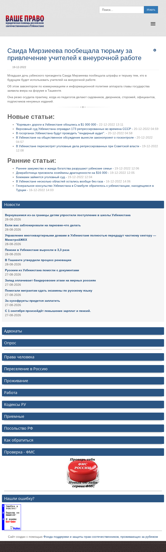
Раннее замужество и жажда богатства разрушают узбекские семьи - (77, 168)
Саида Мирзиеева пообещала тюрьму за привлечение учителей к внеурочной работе (74, 54)
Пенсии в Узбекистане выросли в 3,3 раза (37, 250)
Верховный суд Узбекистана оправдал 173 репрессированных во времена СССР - (87, 129)
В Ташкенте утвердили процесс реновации (38, 260)
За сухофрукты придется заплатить (32, 300)
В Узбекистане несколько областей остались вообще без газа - (73, 181)
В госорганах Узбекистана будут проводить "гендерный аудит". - (74, 133)
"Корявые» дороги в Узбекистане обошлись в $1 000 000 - (69, 124)
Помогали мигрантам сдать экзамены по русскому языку (48, 290)
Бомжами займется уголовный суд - (54, 177)
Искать (151, 9)
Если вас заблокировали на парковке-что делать (43, 225)
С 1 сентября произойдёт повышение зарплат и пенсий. (48, 311)
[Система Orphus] (11, 517)
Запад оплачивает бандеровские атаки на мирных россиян (50, 280)
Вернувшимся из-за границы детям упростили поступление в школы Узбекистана (68, 215)
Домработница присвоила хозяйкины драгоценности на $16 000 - (75, 172)
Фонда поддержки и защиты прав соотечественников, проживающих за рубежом (100, 536)
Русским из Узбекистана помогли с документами (42, 270)
